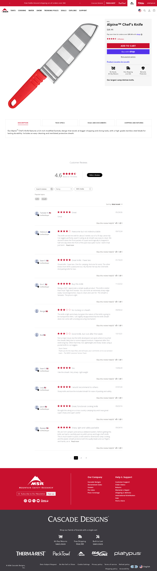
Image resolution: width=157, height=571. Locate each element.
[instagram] (25, 500)
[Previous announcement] (9, 3)
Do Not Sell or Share (67, 564)
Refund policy (124, 564)
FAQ (117, 498)
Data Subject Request (48, 564)
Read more (70, 245)
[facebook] (29, 500)
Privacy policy (97, 564)
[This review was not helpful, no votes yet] (120, 223)
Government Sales (95, 485)
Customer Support (122, 482)
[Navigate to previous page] (71, 458)
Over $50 (80, 544)
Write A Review (94, 175)
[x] (34, 500)
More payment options (128, 57)
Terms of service (111, 564)
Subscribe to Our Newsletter (33, 494)
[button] (13, 10)
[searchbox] (42, 189)
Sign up (51, 494)
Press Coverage (94, 493)
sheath (44, 199)
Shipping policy (111, 569)
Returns (118, 487)
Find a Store (120, 501)
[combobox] (64, 189)
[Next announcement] (80, 3)
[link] (115, 39)
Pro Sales (91, 490)
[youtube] (38, 500)
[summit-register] (45, 500)
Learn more (60, 544)
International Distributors (125, 495)
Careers (90, 487)
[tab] (78, 122)
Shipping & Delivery (123, 493)
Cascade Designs (94, 482)
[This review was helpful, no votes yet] (116, 223)
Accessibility (124, 569)
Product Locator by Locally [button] (118, 62)
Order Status (120, 485)
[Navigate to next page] (86, 458)
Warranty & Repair (122, 490)
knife (37, 199)
